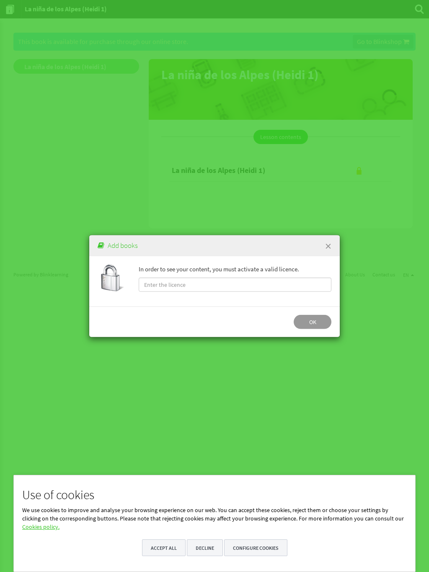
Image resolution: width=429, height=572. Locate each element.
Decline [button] (205, 548)
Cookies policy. (40, 527)
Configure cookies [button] (256, 548)
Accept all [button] (164, 548)
